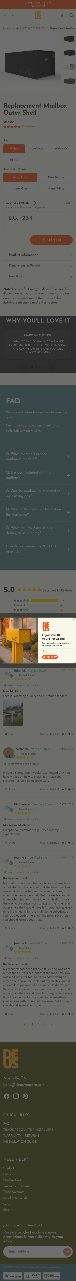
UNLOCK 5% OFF (50, 657)
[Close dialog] (74, 620)
